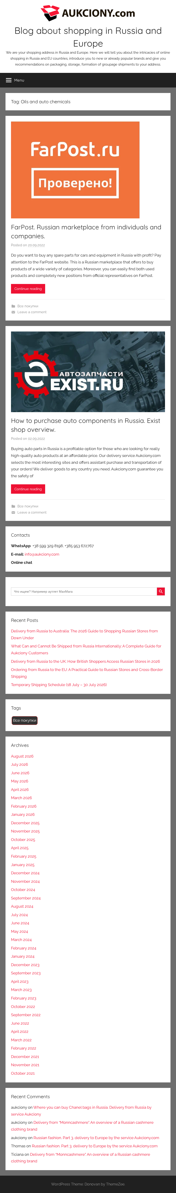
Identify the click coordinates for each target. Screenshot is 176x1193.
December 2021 (25, 1056)
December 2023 (25, 964)
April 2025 (19, 848)
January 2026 (23, 814)
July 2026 (19, 764)
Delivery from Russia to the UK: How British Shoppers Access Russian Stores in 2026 (85, 661)
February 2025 (23, 856)
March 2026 (21, 797)
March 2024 (21, 939)
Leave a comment (32, 312)
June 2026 (20, 773)
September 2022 (26, 1015)
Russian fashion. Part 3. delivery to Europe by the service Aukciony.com (96, 1137)
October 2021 (23, 1073)
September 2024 (26, 898)
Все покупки (27, 306)
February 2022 (23, 1048)
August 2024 (22, 906)
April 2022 (19, 1031)
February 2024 (23, 948)
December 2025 (25, 823)
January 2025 (22, 864)
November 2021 (25, 1065)
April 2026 (20, 789)
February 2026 (23, 806)
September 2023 (26, 973)
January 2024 (22, 956)
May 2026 (19, 781)
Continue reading (28, 289)
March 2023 (21, 989)
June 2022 (20, 1023)
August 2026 (22, 756)
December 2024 (25, 873)
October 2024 (23, 889)
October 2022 (23, 1006)
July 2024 (19, 914)
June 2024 (20, 923)
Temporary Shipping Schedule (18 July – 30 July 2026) (59, 684)
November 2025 (25, 831)
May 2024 (19, 931)
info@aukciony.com (42, 554)
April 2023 (19, 981)
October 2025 (23, 839)
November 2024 (25, 881)
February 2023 (23, 998)
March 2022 (21, 1040)
